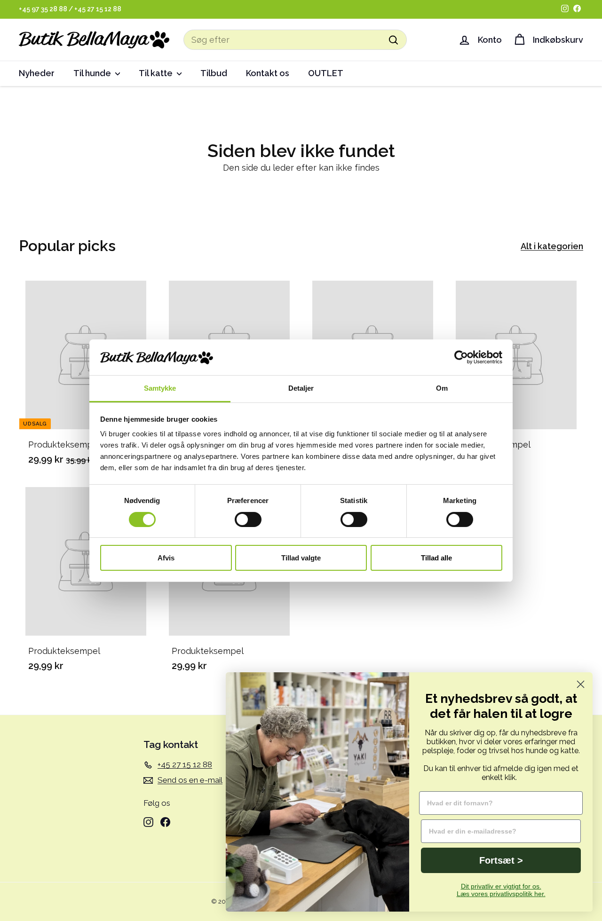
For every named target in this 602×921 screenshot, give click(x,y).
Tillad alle (436, 558)
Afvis (166, 558)
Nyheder (37, 73)
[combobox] (295, 40)
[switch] (248, 519)
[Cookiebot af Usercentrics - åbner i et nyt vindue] (461, 357)
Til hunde (93, 73)
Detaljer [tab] (301, 388)
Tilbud (213, 73)
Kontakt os (267, 73)
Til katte (156, 73)
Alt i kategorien (552, 246)
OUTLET (325, 73)
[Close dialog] (580, 684)
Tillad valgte (301, 558)
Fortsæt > (501, 860)
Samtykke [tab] (160, 388)
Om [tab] (442, 388)
